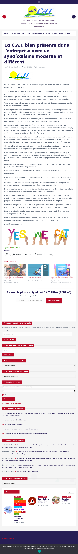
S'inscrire (5, 403)
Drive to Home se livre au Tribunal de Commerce (21, 429)
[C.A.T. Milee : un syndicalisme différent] (15, 270)
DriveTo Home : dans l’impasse (15, 420)
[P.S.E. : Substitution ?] (38, 270)
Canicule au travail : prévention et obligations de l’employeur (26, 433)
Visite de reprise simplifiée (14, 424)
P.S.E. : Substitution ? (34, 277)
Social (16, 514)
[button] (69, 492)
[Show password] (74, 391)
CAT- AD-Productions (18, 504)
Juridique (17, 511)
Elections (17, 67)
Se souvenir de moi (11, 395)
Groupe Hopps (19, 509)
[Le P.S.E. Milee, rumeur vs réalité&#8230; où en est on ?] (62, 270)
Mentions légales (8, 538)
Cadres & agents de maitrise (20, 501)
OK (39, 551)
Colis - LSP (18, 507)
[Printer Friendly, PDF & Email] (12, 247)
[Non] (76, 549)
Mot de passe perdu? (17, 403)
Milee (23, 511)
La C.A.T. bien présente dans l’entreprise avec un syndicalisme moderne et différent (40, 33)
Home (6, 33)
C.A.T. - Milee (8, 67)
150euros (17, 496)
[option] (15, 509)
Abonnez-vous (54, 301)
